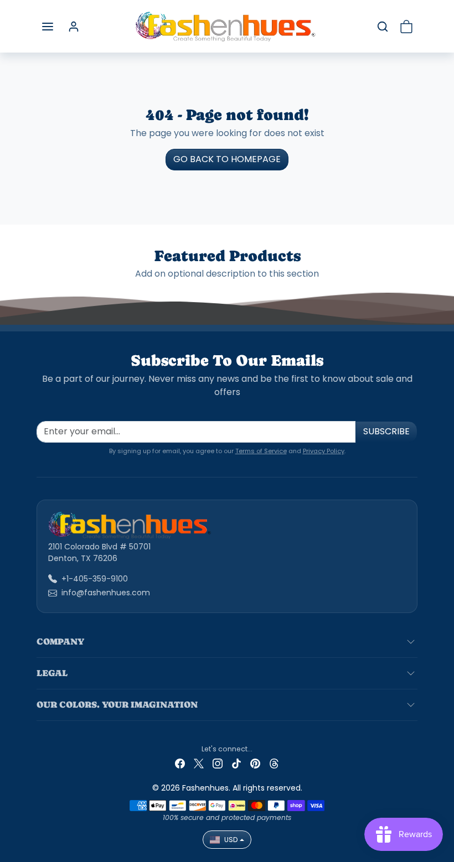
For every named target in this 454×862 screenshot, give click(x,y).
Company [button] (60, 641)
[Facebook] (180, 763)
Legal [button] (52, 673)
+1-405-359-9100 (94, 578)
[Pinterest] (255, 763)
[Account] (73, 26)
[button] (47, 26)
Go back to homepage (227, 159)
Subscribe (386, 431)
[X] (198, 763)
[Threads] (274, 763)
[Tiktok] (236, 763)
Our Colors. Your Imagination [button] (117, 704)
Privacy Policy (323, 450)
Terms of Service (261, 450)
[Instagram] (217, 763)
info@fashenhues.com (105, 592)
